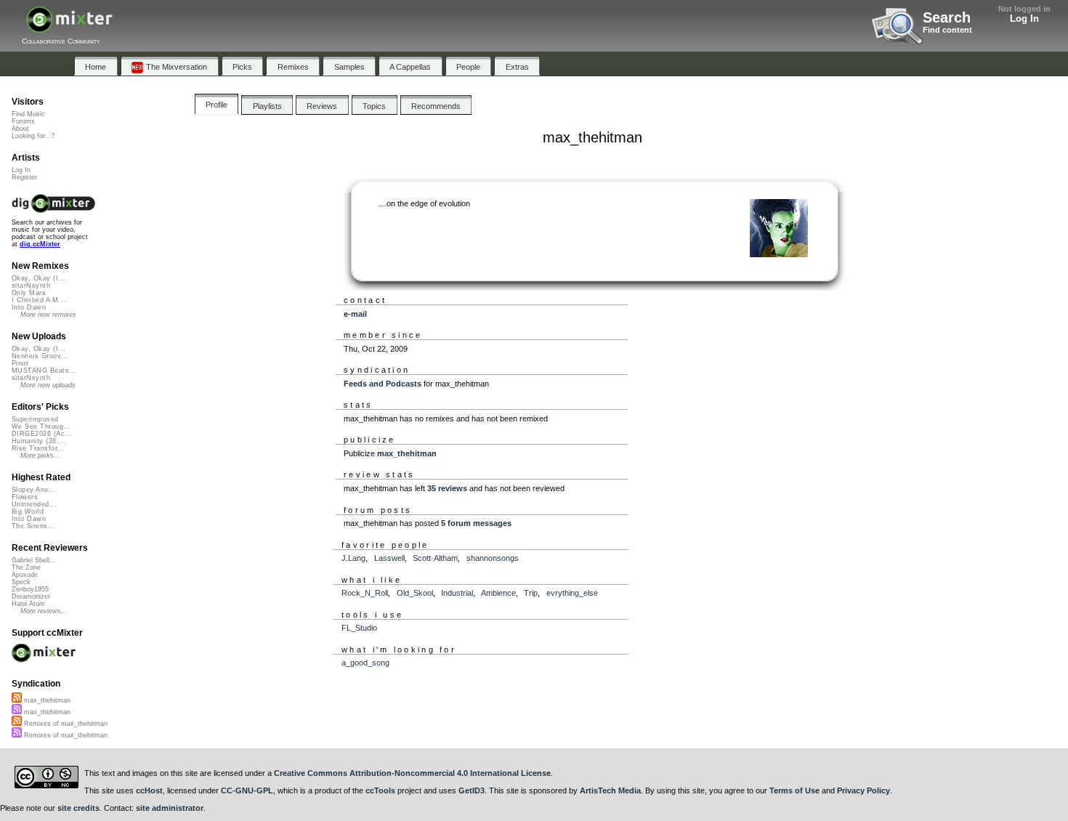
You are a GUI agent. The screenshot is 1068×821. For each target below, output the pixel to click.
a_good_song (365, 662)
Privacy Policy (863, 790)
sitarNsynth (31, 285)
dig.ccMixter (40, 244)
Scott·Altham (435, 558)
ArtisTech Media (610, 790)
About (20, 128)
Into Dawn (29, 307)
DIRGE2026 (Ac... (42, 433)
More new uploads (48, 385)
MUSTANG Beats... (44, 370)
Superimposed (35, 419)
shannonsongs (492, 558)
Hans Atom (28, 603)
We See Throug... (41, 426)
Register (24, 177)
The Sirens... (33, 526)
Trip (531, 593)
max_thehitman (407, 453)
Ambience (498, 593)
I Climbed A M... (38, 300)
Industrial (457, 593)
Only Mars (29, 292)
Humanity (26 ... (39, 441)
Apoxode (25, 574)
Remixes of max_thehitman (65, 723)
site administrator (169, 808)
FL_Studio (359, 627)
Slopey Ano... (34, 489)
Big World (28, 511)
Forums (23, 121)
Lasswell (389, 558)
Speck (21, 582)
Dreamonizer (31, 596)
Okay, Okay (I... (38, 278)
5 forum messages (476, 523)
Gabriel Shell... (34, 560)
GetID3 (471, 790)
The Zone (26, 567)
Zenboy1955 (30, 589)
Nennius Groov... (40, 356)
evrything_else (572, 593)
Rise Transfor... (38, 448)
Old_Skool (415, 593)
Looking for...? (33, 135)
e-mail (355, 314)
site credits (78, 808)
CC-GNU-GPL (247, 790)
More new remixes (48, 314)
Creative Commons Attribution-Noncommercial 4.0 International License (412, 773)
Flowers (25, 497)
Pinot (20, 363)
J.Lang (353, 558)
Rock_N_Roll (364, 593)
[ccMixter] (69, 27)
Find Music (28, 114)
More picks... (40, 455)
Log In (1024, 18)
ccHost (149, 790)
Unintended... (34, 504)
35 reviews (447, 488)
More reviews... (44, 611)
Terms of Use (794, 790)
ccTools (380, 790)
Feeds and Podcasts (382, 383)
